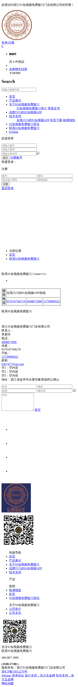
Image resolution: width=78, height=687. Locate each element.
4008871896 (34, 301)
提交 (38, 409)
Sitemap (6, 675)
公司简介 (15, 609)
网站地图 (8, 683)
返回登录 (8, 188)
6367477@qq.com (13, 364)
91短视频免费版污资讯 (24, 598)
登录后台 (18, 675)
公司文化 (15, 612)
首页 (12, 254)
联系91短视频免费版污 (24, 258)
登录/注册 (8, 42)
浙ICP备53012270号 (14, 671)
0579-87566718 (16, 301)
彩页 (12, 594)
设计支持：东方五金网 (40, 675)
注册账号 (16, 157)
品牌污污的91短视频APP (25, 568)
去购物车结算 (18, 69)
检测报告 (15, 590)
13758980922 (51, 301)
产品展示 (15, 560)
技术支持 (15, 572)
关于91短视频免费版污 (24, 564)
